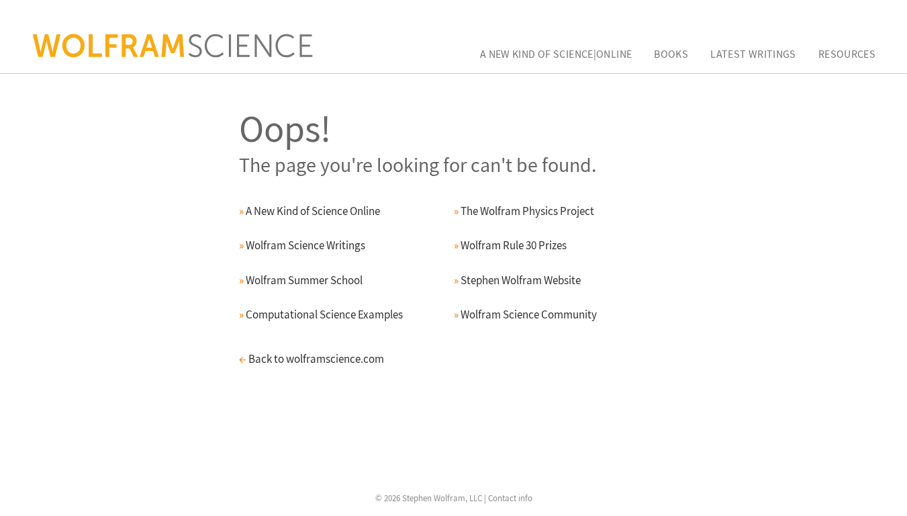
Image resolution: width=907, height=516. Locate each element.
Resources (846, 53)
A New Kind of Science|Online (556, 53)
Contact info (510, 498)
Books (671, 53)
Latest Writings (753, 53)
